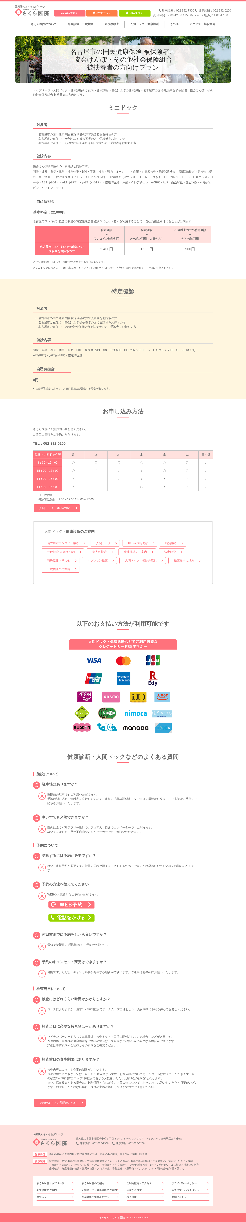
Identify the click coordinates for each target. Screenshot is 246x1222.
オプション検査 (98, 560)
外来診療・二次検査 (81, 24)
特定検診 (171, 543)
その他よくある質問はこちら (58, 1102)
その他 (174, 24)
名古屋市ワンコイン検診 (63, 543)
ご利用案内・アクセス (139, 1183)
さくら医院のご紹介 (93, 1183)
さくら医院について (44, 24)
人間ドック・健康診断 (144, 24)
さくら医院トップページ (50, 1183)
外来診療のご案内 (47, 1190)
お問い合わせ (179, 1197)
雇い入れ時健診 (138, 543)
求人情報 (132, 1197)
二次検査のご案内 (58, 569)
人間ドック (103, 543)
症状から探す (134, 1190)
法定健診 (170, 551)
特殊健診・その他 (58, 560)
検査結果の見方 (184, 560)
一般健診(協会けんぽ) (61, 551)
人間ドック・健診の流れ (55, 508)
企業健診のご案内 (135, 551)
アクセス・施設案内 (202, 24)
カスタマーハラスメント (185, 1190)
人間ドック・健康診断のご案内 (99, 1190)
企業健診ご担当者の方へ (95, 1197)
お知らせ (42, 1197)
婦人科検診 (99, 551)
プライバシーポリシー (184, 1183)
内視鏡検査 (112, 24)
